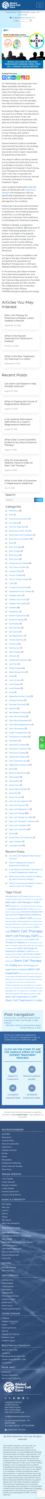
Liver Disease (14, 684)
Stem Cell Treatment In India (23, 1000)
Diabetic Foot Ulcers (17, 599)
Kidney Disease (15, 668)
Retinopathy (14, 777)
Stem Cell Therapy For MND (21, 817)
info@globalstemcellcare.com (23, 18)
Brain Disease (15, 551)
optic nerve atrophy (17, 716)
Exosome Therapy (16, 620)
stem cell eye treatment (19, 801)
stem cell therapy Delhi (22, 936)
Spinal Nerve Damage (18, 789)
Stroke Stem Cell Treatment (21, 837)
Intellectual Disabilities (18, 660)
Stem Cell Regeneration (19, 809)
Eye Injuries (14, 632)
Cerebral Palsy (15, 571)
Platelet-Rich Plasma (18, 757)
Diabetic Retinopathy (18, 603)
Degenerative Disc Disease (20, 591)
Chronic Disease (16, 575)
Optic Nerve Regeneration (20, 725)
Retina (11, 769)
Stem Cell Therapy (16, 813)
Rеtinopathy (14, 781)
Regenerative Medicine (18, 765)
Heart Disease (15, 652)
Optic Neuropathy (16, 729)
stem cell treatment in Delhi (21, 996)
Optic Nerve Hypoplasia (19, 720)
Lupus (11, 692)
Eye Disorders (15, 628)
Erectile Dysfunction (17, 616)
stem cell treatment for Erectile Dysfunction (24, 979)
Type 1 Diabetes (15, 842)
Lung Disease (14, 688)
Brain (11, 543)
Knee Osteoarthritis (17, 672)
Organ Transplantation (18, 733)
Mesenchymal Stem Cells (19, 696)
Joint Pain (13, 664)
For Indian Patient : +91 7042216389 (19, 1425)
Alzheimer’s (14, 511)
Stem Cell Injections (17, 805)
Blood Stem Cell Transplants (21, 535)
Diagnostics (14, 612)
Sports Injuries (15, 797)
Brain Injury (14, 555)
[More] (27, 77)
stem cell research (28, 927)
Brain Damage (15, 547)
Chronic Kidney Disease (19, 579)
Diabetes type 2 (15, 595)
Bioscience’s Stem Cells (19, 531)
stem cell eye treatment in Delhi (25, 921)
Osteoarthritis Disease (18, 737)
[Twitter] (9, 77)
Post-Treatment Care (18, 761)
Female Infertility (16, 640)
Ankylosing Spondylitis (18, 519)
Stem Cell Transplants (18, 825)
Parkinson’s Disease (17, 753)
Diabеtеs (13, 608)
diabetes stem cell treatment (20, 906)
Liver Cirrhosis (15, 680)
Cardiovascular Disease (18, 563)
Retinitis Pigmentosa (18, 773)
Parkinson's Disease (17, 745)
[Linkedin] (13, 77)
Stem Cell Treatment (18, 829)
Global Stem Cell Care (16, 1430)
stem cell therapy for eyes (34, 942)
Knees (11, 676)
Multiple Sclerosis (16, 700)
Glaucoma (13, 644)
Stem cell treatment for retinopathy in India (28, 991)
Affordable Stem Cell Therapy (16, 896)
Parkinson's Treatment (18, 749)
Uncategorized (15, 846)
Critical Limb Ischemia (18, 587)
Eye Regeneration (16, 636)
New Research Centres (18, 712)
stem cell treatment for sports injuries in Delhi (23, 994)
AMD (11, 515)
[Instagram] (23, 77)
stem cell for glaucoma (34, 924)
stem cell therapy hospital (29, 954)
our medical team (20, 1115)
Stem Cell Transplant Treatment (22, 821)
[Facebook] (4, 77)
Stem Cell (26, 918)
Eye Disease (14, 624)
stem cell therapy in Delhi (15, 957)
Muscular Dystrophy (17, 704)
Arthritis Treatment (17, 527)
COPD (11, 583)
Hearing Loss (14, 648)
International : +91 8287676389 (17, 12)
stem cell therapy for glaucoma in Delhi (18, 945)
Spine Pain (13, 793)
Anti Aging (13, 523)
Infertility (13, 656)
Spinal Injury (14, 785)
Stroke (12, 833)
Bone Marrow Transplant (19, 539)
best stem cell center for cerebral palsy (30, 899)
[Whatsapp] (18, 77)
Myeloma (13, 708)
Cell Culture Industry (17, 567)
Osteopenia (14, 741)
